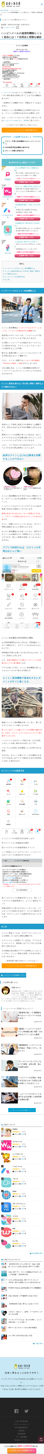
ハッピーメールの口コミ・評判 (15, 120)
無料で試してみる (27, 182)
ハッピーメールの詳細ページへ (13, 975)
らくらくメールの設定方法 (14, 277)
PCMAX (8, 179)
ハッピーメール (8, 27)
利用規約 (21, 1431)
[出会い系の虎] (10, 4)
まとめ (6, 279)
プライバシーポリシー (21, 1424)
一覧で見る (38, 1343)
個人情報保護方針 (21, 1427)
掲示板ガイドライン (21, 1440)
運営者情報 (21, 1434)
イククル (7, 234)
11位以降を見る (37, 1253)
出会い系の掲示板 (21, 1421)
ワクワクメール (8, 198)
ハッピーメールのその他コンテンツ (22, 1110)
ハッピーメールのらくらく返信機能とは (19, 268)
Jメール (8, 253)
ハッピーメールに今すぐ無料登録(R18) (22, 130)
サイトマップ (21, 1443)
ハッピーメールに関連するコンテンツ (18, 1008)
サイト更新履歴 (21, 1437)
